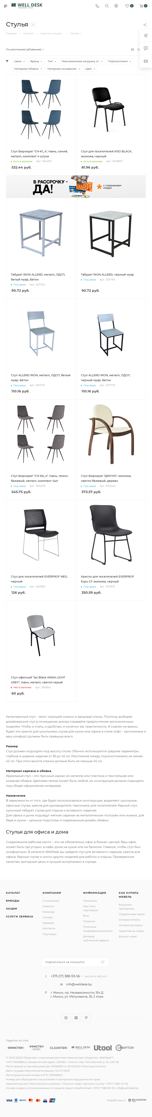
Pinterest (86, 1018)
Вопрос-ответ (128, 936)
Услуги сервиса (19, 916)
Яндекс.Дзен (76, 1018)
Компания (52, 892)
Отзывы (48, 917)
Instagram (66, 1018)
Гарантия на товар (131, 930)
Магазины (90, 900)
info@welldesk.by (79, 984)
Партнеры (49, 934)
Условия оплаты (129, 919)
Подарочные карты (132, 914)
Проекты (89, 921)
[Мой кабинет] (116, 6)
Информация (94, 892)
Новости (48, 906)
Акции (11, 908)
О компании (51, 900)
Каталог (13, 892)
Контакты (49, 928)
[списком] (138, 49)
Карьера (48, 922)
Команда (48, 911)
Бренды (12, 900)
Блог (86, 915)
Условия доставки (131, 925)
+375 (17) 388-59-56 (65, 976)
